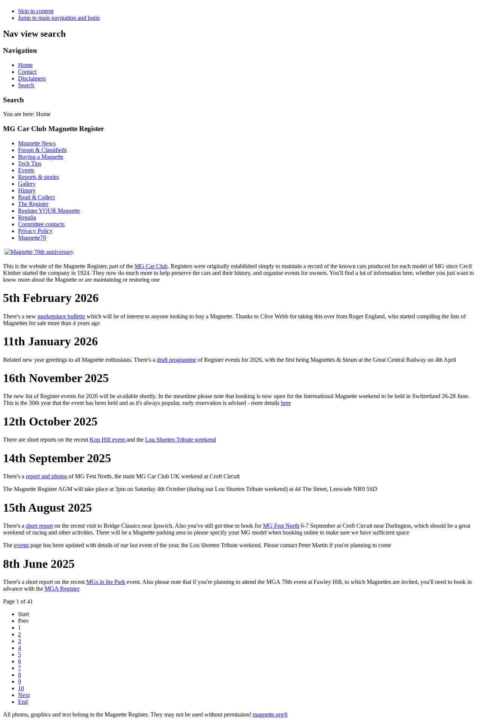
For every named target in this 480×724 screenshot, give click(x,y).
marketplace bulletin (61, 316)
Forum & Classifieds (42, 150)
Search (26, 85)
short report (39, 525)
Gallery (27, 184)
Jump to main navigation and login (59, 18)
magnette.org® (270, 714)
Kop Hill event (108, 439)
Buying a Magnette (40, 157)
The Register (33, 204)
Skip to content (36, 11)
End (23, 702)
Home (25, 65)
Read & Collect (36, 197)
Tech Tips (29, 163)
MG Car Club (151, 266)
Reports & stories (38, 177)
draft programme (176, 360)
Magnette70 (32, 237)
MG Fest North (281, 525)
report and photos (46, 476)
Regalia (27, 217)
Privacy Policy (35, 231)
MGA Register (62, 588)
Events (26, 170)
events (21, 545)
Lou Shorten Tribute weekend (180, 439)
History (27, 190)
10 (21, 688)
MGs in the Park (105, 582)
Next (24, 695)
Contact (27, 72)
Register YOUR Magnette (49, 210)
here (286, 403)
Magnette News (37, 143)
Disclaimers (32, 78)
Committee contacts (41, 224)
